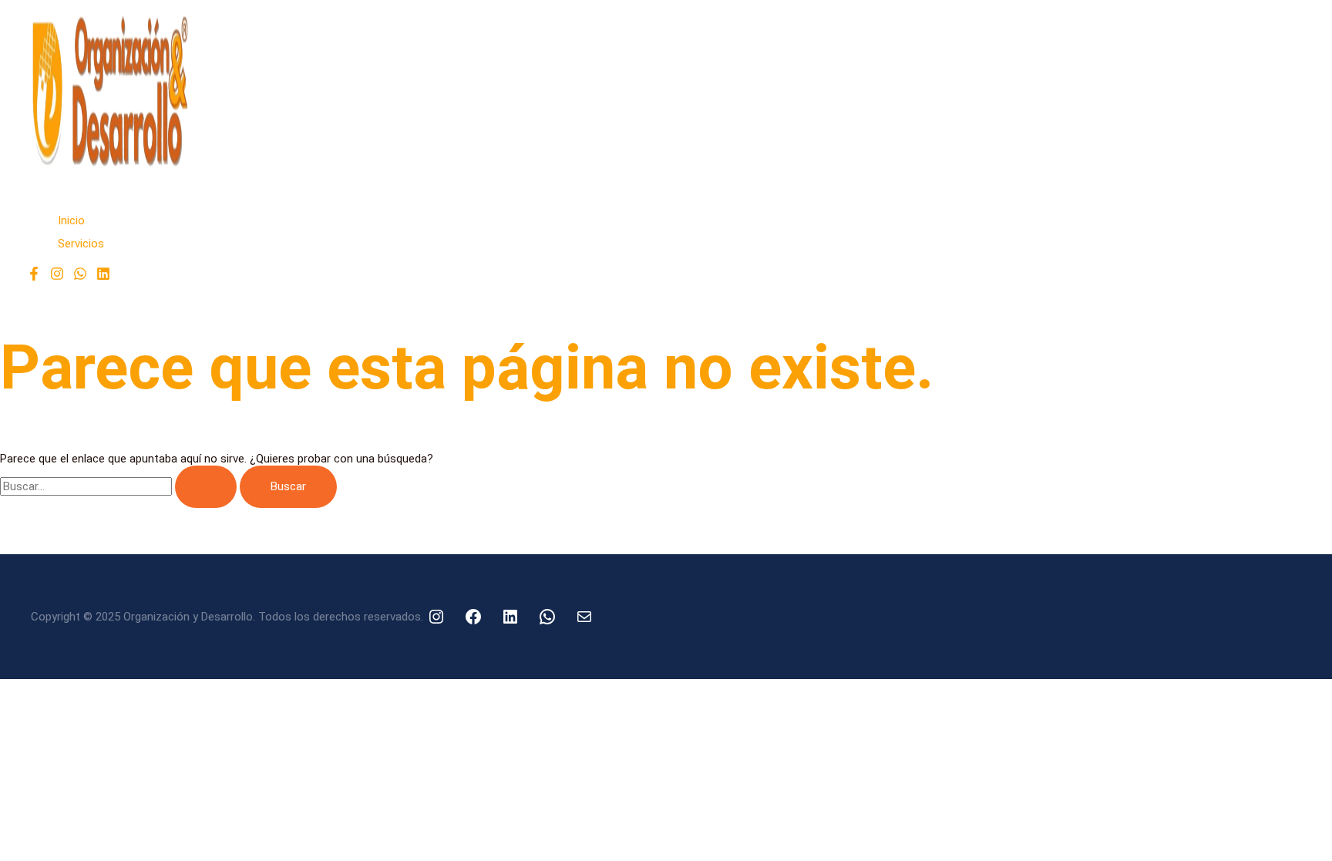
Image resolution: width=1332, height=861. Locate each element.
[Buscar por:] (120, 486)
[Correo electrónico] (584, 616)
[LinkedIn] (510, 616)
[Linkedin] (103, 277)
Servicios (81, 244)
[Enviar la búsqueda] (206, 487)
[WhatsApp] (80, 277)
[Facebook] (34, 277)
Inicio (71, 220)
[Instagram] (57, 277)
